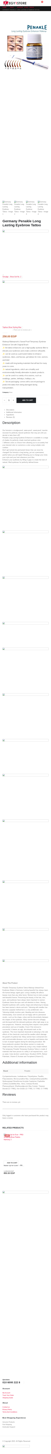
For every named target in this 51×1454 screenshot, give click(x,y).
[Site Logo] (14, 3)
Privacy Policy (7, 1409)
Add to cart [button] (12, 1163)
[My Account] (35, 3)
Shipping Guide (7, 1397)
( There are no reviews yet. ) (22, 330)
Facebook (28, 1382)
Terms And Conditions (9, 1412)
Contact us (6, 1407)
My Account (6, 1393)
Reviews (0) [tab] (10, 417)
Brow (10, 392)
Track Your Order (8, 1395)
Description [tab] (10, 410)
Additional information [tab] (14, 412)
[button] (46, 3)
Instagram (38, 1382)
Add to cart (27, 400)
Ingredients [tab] (10, 415)
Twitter (33, 1382)
